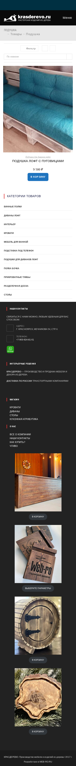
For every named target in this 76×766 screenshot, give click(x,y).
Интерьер (10, 224)
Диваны (15, 411)
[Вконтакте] (29, 4)
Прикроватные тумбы (17, 277)
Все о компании (20, 434)
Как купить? (17, 442)
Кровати (9, 233)
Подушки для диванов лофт (38, 157)
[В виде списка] (53, 48)
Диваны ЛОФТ (12, 215)
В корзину (38, 177)
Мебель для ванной (16, 242)
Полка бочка (11, 268)
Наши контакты (20, 438)
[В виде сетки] (45, 48)
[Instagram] (38, 4)
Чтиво (14, 446)
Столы (8, 295)
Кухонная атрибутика (24, 419)
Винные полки (13, 206)
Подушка (33, 34)
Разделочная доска (16, 286)
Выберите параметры (38, 588)
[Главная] (5, 34)
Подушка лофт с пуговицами (38, 161)
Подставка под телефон (19, 250)
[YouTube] (47, 4)
